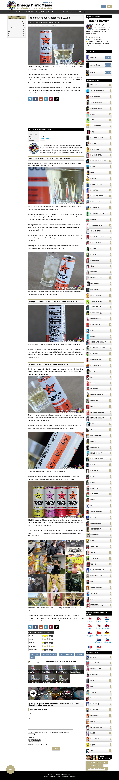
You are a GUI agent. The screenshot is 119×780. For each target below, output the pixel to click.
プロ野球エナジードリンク (96, 762)
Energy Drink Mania (61, 776)
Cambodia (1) (107, 628)
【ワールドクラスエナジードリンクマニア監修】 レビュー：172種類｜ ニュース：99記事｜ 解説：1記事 (56, 693)
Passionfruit (42, 138)
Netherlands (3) (107, 621)
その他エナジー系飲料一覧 (96, 769)
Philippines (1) (107, 642)
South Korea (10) (99, 628)
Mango (47, 138)
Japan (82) (90, 621)
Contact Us (68, 774)
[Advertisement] (56, 115)
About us (50, 774)
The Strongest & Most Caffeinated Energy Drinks (30, 11)
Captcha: (31, 737)
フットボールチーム (94, 765)
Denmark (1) (99, 635)
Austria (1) (90, 628)
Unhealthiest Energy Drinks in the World (71, 11)
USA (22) (98, 621)
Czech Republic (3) (90, 636)
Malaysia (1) (98, 649)
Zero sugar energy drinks (66, 654)
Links (63, 774)
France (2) (90, 649)
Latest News (52, 11)
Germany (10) (107, 635)
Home (10, 11)
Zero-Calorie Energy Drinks (49, 654)
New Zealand (98, 642)
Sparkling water (34, 654)
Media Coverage (57, 774)
